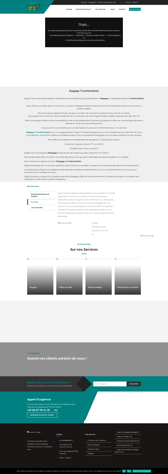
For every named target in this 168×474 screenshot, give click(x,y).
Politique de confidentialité (141, 471)
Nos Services (100, 9)
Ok (124, 471)
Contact (122, 9)
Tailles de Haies (93, 449)
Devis (113, 9)
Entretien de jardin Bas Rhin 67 (128, 441)
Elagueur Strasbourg (124, 436)
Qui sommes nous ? (83, 9)
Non (129, 471)
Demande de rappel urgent (42, 415)
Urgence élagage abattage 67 (128, 432)
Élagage (91, 453)
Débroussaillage (94, 445)
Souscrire (133, 384)
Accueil (69, 9)
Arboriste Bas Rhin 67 (125, 445)
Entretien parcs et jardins (97, 440)
